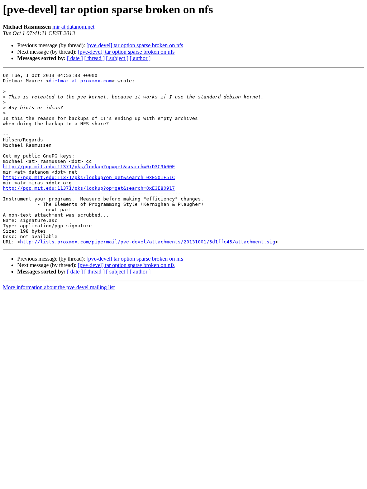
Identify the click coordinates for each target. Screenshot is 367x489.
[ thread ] (94, 58)
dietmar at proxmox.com (80, 80)
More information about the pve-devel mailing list (59, 287)
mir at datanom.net (73, 27)
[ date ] (75, 58)
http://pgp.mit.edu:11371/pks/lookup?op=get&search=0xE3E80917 (89, 188)
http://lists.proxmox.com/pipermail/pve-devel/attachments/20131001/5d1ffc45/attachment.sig (147, 242)
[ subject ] (117, 58)
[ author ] (140, 58)
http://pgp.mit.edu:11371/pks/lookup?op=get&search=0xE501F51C (89, 177)
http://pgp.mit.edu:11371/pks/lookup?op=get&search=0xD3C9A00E (89, 166)
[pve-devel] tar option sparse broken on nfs (134, 45)
